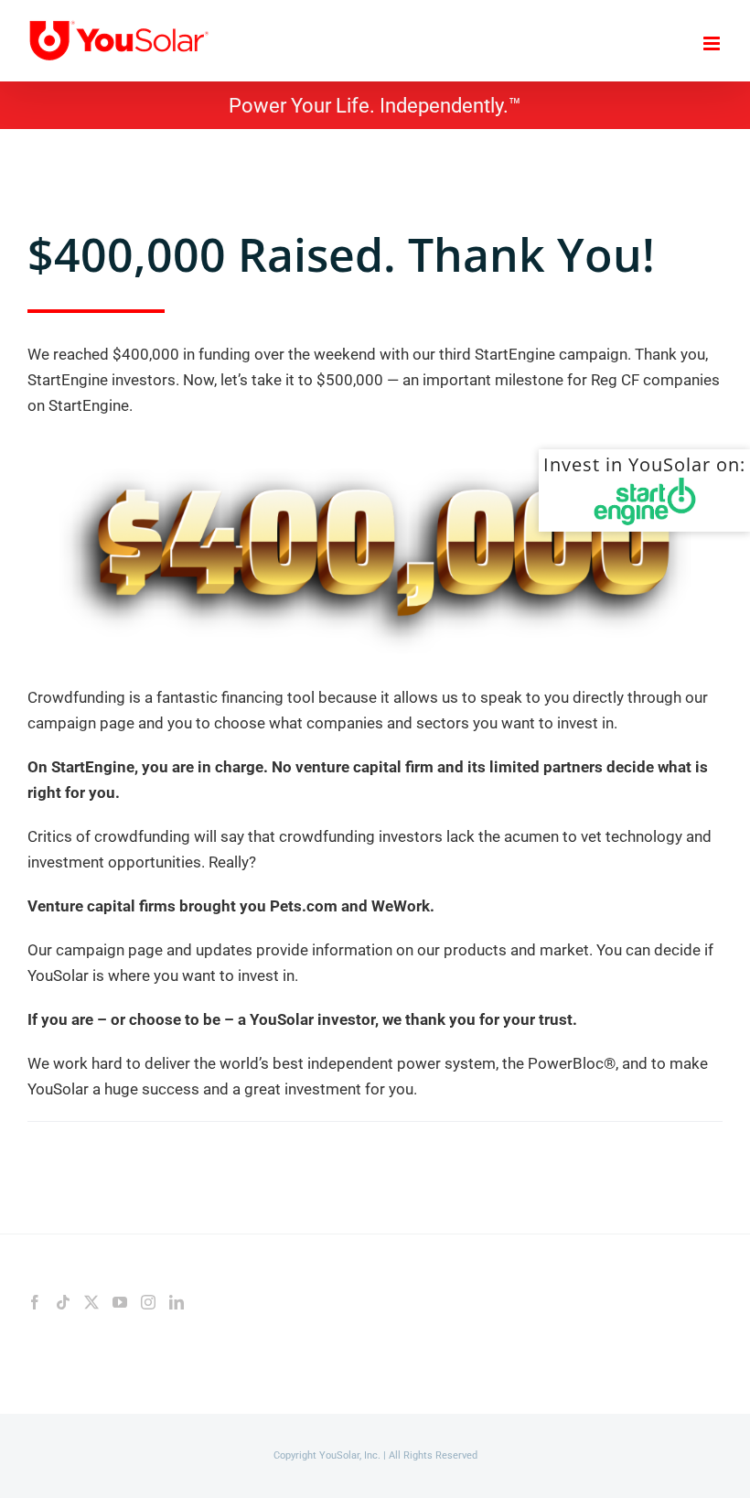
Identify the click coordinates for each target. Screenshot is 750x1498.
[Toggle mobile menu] (713, 43)
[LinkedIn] (176, 1302)
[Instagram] (148, 1302)
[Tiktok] (63, 1302)
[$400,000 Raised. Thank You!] (375, 444)
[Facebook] (34, 1302)
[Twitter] (91, 1302)
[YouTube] (119, 1302)
